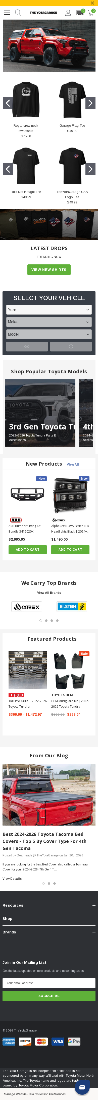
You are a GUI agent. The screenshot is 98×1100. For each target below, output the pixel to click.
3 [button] (52, 620)
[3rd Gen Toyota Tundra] (40, 413)
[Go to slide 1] (8, 103)
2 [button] (46, 620)
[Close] (92, 3)
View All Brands (49, 593)
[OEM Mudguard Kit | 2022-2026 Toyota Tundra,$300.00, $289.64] (70, 670)
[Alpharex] (26, 606)
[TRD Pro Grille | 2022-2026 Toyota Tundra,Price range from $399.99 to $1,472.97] (28, 670)
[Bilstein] (72, 606)
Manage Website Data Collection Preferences (35, 1094)
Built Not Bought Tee (26, 192)
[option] (26, 606)
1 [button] (40, 620)
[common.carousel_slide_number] (49, 225)
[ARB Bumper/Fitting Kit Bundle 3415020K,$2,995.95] (28, 495)
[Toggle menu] (7, 12)
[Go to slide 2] (90, 103)
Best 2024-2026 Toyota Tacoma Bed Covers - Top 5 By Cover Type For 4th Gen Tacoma (44, 841)
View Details (12, 879)
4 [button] (57, 620)
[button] (79, 13)
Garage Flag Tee (72, 125)
